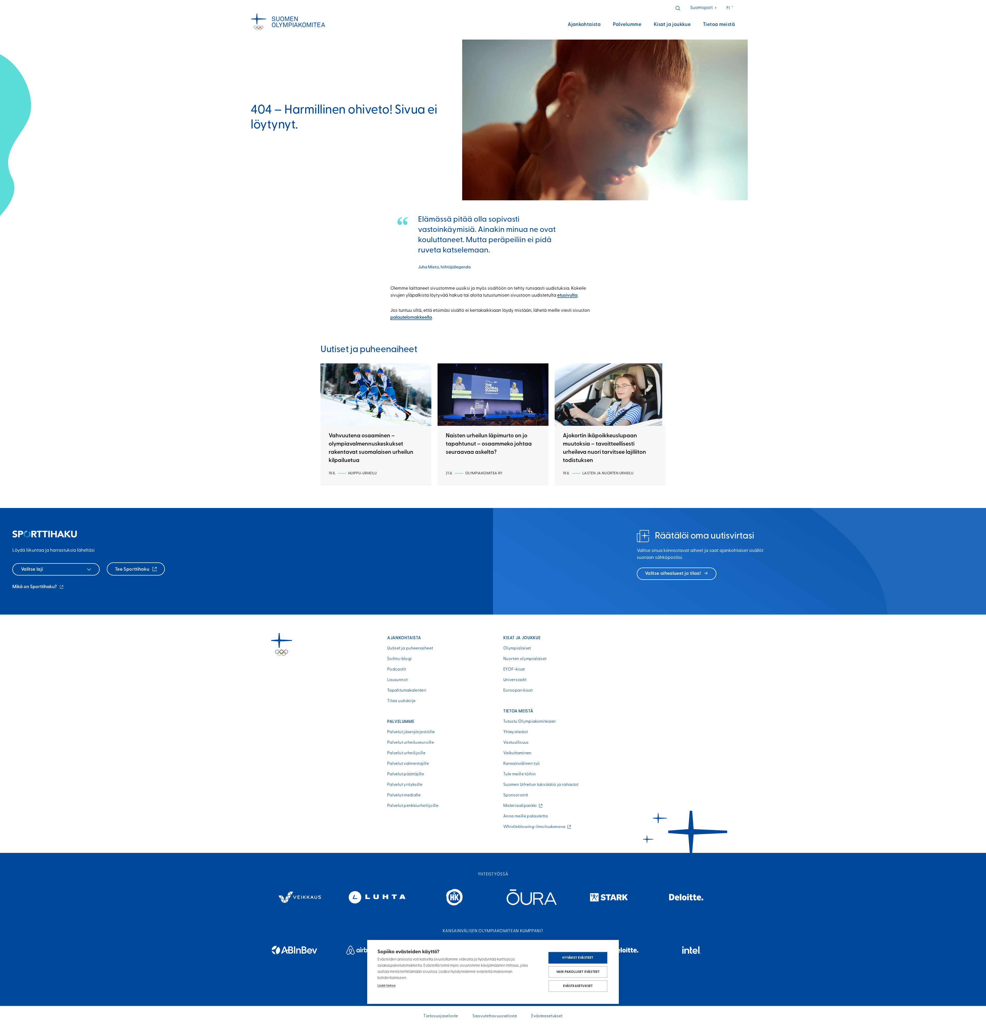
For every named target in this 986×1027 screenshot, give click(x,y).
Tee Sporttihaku (132, 569)
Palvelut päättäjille (405, 774)
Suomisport (703, 8)
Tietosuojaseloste (440, 1016)
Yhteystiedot (515, 732)
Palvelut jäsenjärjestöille (411, 732)
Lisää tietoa (386, 985)
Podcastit (396, 669)
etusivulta (567, 295)
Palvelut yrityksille (404, 785)
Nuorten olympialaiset (525, 659)
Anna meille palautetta (525, 816)
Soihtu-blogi (399, 659)
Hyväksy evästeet (577, 957)
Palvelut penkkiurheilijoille (412, 806)
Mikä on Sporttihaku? (38, 588)
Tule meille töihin (519, 774)
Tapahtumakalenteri (406, 691)
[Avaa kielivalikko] (730, 8)
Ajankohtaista (584, 24)
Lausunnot (397, 680)
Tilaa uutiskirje (401, 701)
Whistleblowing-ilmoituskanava (535, 827)
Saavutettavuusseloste (494, 1016)
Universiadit (514, 680)
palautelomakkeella (411, 317)
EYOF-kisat (514, 669)
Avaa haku (678, 8)
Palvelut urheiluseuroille (410, 743)
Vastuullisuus (516, 743)
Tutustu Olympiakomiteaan (529, 722)
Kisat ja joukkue (672, 24)
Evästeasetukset (578, 986)
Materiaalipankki (521, 806)
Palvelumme (627, 24)
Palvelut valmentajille (408, 764)
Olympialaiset (517, 648)
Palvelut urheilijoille (406, 753)
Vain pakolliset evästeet (578, 972)
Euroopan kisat (518, 691)
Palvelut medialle (404, 795)
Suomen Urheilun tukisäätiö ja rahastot (541, 785)
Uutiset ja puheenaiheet (410, 648)
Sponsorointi (515, 795)
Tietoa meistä (719, 24)
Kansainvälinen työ (521, 764)
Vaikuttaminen (517, 753)
